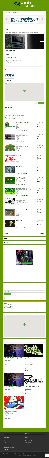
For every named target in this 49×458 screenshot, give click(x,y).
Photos (7, 70)
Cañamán (7, 409)
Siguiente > (42, 233)
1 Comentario (28, 392)
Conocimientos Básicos (8, 439)
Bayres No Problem (20, 177)
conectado (12, 115)
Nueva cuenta (6, 296)
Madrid (22, 9)
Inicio (4, 9)
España (11, 9)
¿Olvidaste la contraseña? (9, 298)
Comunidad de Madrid (16, 9)
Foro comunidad (28, 439)
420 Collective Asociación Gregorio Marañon (15, 386)
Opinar (39, 124)
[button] (24, 90)
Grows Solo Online (9, 304)
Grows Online (28, 442)
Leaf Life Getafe (20, 155)
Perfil (6, 29)
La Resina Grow (19, 144)
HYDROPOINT (19, 198)
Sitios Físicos (7, 9)
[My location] (36, 103)
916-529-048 (13, 57)
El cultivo (5, 440)
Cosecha (5, 442)
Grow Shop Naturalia (21, 134)
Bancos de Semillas (9, 306)
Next (43, 19)
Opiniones (8, 107)
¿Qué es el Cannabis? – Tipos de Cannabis (12, 436)
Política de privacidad (17, 455)
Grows (25, 9)
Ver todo (43, 341)
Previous (6, 19)
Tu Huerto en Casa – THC (21, 209)
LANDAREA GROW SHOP (22, 188)
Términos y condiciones (31, 455)
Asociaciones (8, 307)
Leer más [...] (25, 130)
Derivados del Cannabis (10, 308)
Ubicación (8, 80)
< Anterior (6, 233)
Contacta (24, 455)
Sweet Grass (19, 220)
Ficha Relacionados (11, 118)
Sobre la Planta (6, 437)
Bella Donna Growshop (21, 166)
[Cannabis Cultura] (24, 6)
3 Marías (27, 357)
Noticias (26, 436)
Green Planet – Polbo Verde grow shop (23, 123)
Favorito (39, 126)
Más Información (10, 50)
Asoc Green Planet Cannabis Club (32, 386)
